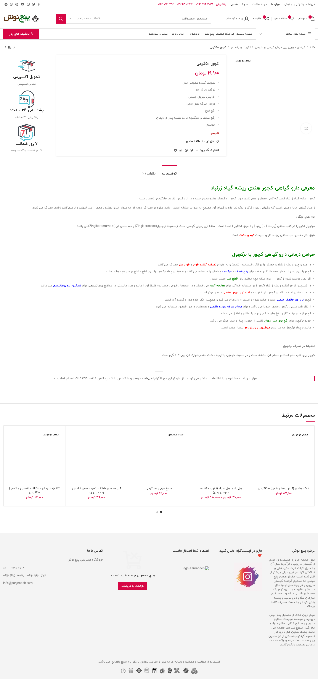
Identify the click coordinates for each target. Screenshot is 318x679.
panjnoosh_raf (143, 378)
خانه (312, 47)
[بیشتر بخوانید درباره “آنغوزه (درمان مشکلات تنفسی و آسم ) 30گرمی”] (10, 446)
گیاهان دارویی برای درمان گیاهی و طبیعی (279, 47)
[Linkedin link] (180, 150)
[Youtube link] (23, 4)
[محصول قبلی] (14, 47)
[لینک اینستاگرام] (28, 4)
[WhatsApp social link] (11, 4)
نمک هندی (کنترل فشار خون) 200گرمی (283, 489)
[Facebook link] (39, 4)
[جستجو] (61, 19)
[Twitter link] (34, 4)
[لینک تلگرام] (6, 4)
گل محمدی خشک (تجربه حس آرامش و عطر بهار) (96, 491)
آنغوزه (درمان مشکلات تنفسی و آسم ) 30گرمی (34, 491)
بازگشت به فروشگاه (132, 586)
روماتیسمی (95, 286)
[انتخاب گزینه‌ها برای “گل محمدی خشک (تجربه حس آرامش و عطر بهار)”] (72, 446)
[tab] (169, 171)
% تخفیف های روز (21, 34)
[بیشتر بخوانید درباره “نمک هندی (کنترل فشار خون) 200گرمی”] (258, 446)
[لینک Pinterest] (17, 4)
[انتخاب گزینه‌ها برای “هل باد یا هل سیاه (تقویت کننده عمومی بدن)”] (196, 446)
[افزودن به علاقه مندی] (258, 436)
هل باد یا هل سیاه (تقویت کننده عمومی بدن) (221, 491)
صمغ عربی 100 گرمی (159, 489)
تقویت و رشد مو (240, 47)
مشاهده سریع (258, 455)
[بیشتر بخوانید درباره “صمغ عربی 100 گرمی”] (134, 446)
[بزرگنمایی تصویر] (306, 128)
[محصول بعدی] (5, 47)
